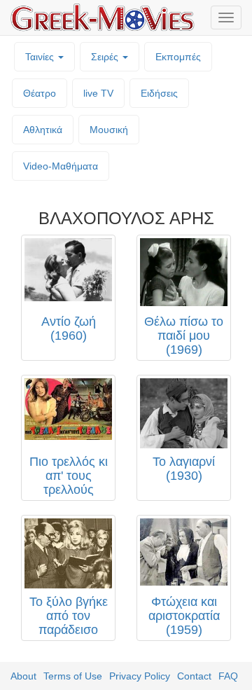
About (23, 676)
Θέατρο (39, 93)
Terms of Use (72, 676)
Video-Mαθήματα (60, 166)
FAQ (228, 676)
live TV (98, 93)
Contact (194, 676)
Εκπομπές (178, 56)
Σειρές (106, 56)
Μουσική (109, 129)
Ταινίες (41, 56)
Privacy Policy (139, 676)
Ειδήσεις (159, 93)
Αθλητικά (42, 129)
